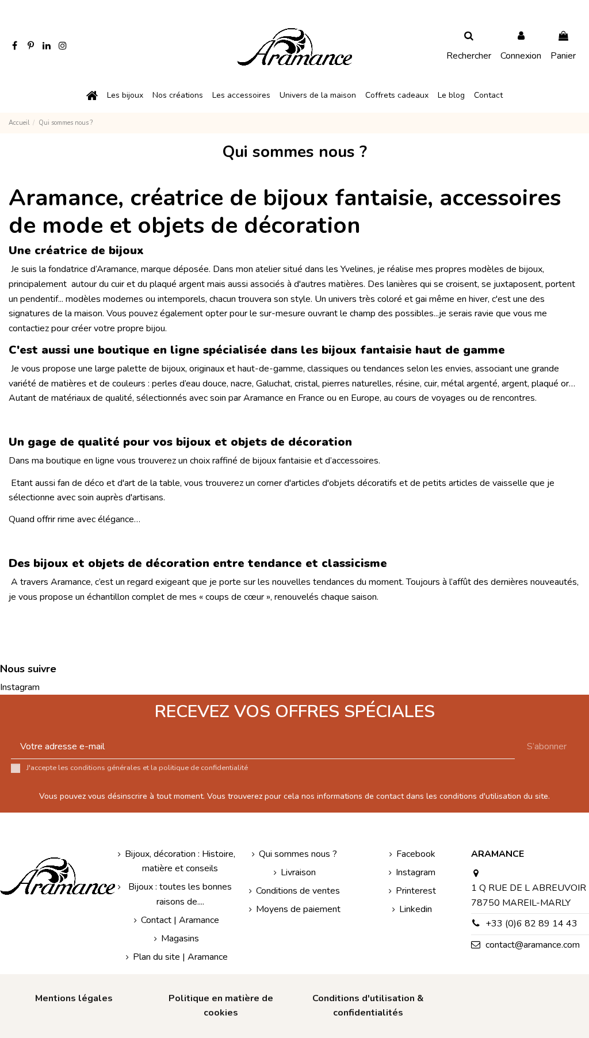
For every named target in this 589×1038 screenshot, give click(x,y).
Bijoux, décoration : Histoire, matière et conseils (180, 861)
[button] (125, 95)
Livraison (298, 872)
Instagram (20, 687)
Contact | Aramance (180, 920)
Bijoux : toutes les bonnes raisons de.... (180, 894)
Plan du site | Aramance (180, 957)
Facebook (415, 854)
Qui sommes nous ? (298, 854)
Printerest (416, 890)
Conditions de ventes (298, 890)
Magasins (180, 938)
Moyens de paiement (298, 909)
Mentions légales (74, 998)
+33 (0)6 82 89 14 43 (531, 923)
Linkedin (415, 909)
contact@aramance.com (532, 945)
